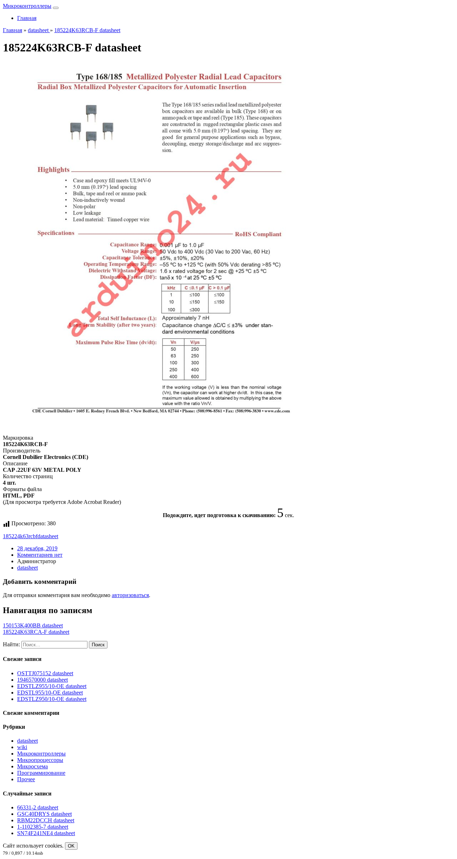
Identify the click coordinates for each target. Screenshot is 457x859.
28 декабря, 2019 (37, 548)
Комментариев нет (39, 555)
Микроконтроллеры (27, 6)
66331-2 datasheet (37, 807)
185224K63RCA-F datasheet (36, 632)
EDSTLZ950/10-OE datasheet (51, 699)
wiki (22, 747)
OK (71, 846)
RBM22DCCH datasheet (45, 820)
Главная (26, 18)
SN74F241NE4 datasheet (46, 833)
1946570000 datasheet (42, 680)
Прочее (26, 779)
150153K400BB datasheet (33, 625)
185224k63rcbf (20, 536)
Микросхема (32, 766)
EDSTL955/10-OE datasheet (50, 692)
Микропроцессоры (40, 760)
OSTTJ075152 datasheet (45, 673)
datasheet (47, 536)
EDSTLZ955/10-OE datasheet (51, 686)
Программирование (41, 773)
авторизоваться (130, 595)
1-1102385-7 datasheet (42, 827)
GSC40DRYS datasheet (44, 814)
